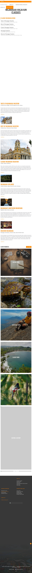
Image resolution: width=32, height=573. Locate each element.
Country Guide (18, 490)
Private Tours (18, 484)
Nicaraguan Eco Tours (4, 490)
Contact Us (2, 7)
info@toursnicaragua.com (19, 569)
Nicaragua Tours (3, 4)
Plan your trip (9, 7)
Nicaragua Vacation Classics (5, 491)
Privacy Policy (18, 485)
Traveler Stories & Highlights (21, 4)
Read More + (2, 114)
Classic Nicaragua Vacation (9, 28)
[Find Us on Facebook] (16, 571)
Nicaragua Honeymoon (4, 493)
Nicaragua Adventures (5, 488)
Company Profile (19, 481)
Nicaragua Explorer (8, 31)
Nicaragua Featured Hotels (20, 494)
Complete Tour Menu (19, 480)
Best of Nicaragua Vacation (8, 25)
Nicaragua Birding (3, 492)
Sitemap (13, 566)
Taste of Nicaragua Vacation (9, 21)
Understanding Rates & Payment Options (22, 483)
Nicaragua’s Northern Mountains (11, 208)
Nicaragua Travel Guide (21, 488)
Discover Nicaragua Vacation (11, 34)
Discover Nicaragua (7, 231)
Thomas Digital (28, 566)
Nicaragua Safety (19, 492)
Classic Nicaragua (8, 18)
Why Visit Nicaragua (19, 493)
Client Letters (18, 482)
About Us (11, 4)
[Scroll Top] (30, 543)
